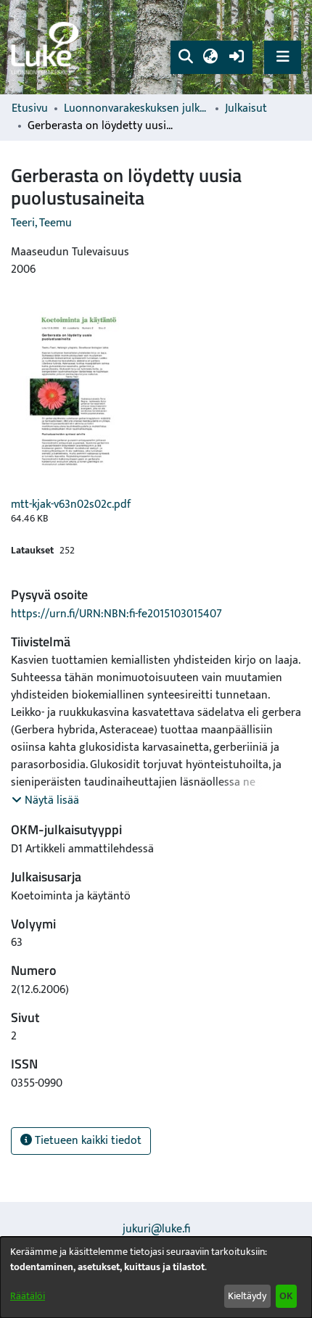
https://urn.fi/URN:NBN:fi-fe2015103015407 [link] (116, 614)
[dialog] (156, 1277)
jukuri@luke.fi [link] (156, 1229)
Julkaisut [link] (246, 109)
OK (285, 1296)
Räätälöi (27, 1295)
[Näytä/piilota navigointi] (282, 57)
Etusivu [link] (30, 109)
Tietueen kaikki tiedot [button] (86, 1140)
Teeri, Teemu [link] (41, 223)
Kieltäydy (247, 1296)
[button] (185, 57)
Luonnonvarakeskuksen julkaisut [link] (136, 109)
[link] (47, 47)
